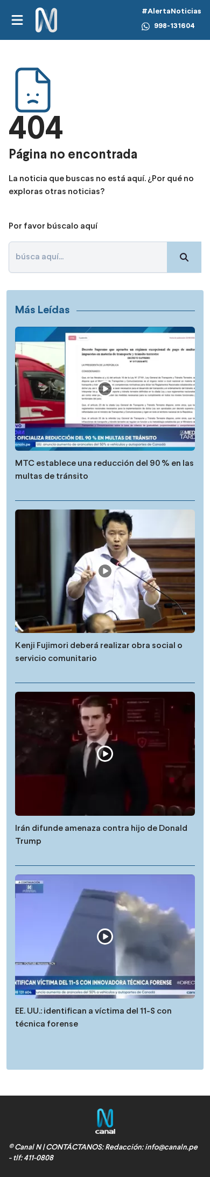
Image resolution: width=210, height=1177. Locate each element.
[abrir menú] (17, 20)
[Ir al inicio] (46, 20)
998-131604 (174, 26)
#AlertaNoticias (171, 11)
